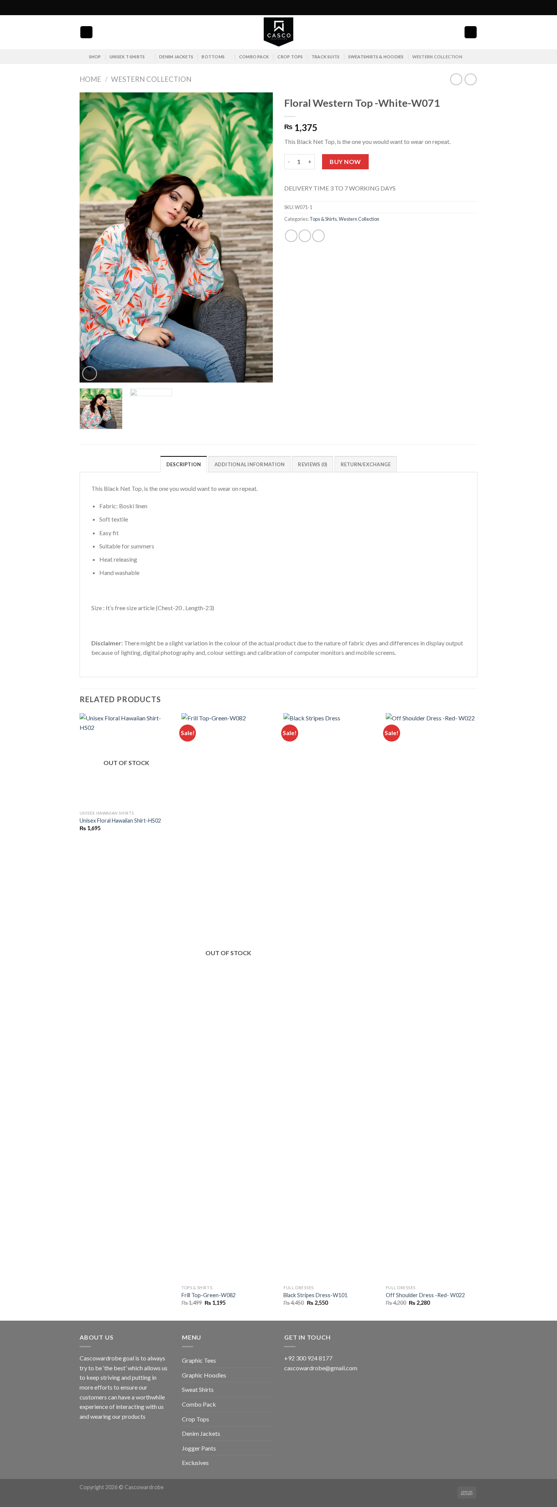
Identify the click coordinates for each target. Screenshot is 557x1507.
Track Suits (325, 56)
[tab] (183, 464)
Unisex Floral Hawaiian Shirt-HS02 (120, 820)
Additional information (249, 464)
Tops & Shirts (323, 219)
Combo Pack (254, 56)
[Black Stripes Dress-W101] (330, 997)
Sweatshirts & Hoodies (376, 56)
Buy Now (345, 161)
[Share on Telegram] (318, 236)
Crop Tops (290, 56)
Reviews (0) (312, 464)
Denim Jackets (176, 56)
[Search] (86, 32)
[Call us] (473, 7)
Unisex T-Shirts (127, 56)
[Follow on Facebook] (452, 7)
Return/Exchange (366, 464)
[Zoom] (89, 373)
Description (183, 464)
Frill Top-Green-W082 (208, 1295)
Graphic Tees (199, 1360)
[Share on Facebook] (291, 236)
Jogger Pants (199, 1448)
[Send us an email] (466, 7)
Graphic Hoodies (204, 1375)
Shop (95, 56)
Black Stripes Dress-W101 (315, 1295)
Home (90, 79)
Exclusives (195, 1462)
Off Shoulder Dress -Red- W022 (425, 1295)
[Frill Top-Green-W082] (228, 997)
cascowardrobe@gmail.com (320, 1367)
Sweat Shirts (198, 1389)
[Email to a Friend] (305, 236)
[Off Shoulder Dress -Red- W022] (432, 997)
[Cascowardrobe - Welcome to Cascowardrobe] (278, 32)
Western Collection (437, 56)
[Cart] (471, 32)
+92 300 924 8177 (308, 1358)
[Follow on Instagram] (459, 7)
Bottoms (213, 56)
